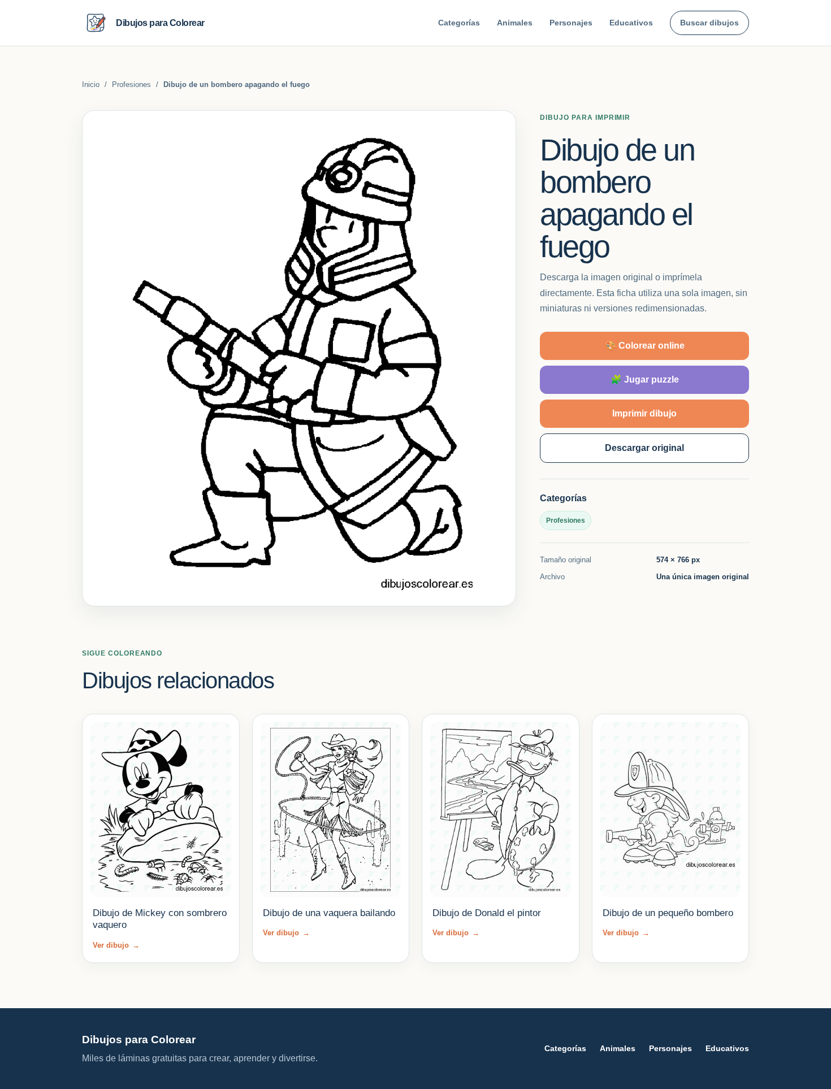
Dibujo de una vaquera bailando (329, 913)
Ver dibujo (116, 945)
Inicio (90, 84)
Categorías (459, 22)
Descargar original (644, 448)
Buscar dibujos (709, 22)
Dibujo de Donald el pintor (486, 913)
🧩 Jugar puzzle (645, 379)
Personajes (570, 22)
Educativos (631, 22)
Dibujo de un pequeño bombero (668, 913)
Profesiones (131, 84)
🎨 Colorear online (645, 345)
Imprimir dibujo (644, 413)
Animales (515, 22)
